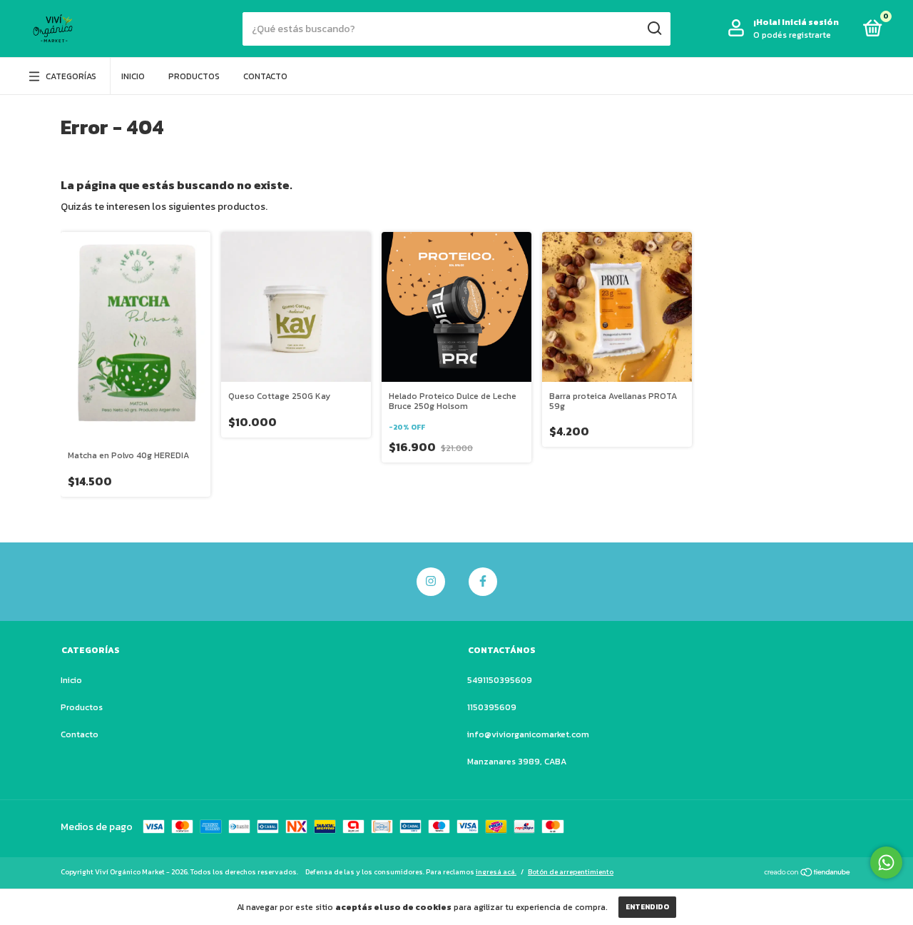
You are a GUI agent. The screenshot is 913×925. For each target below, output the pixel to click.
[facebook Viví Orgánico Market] (483, 581)
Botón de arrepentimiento (570, 871)
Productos (194, 76)
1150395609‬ (491, 707)
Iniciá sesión (810, 22)
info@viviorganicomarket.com (528, 734)
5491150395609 (499, 680)
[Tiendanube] (807, 873)
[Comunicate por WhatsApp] (886, 862)
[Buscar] (653, 28)
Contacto (265, 76)
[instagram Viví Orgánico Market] (431, 581)
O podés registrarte (792, 35)
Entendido (647, 906)
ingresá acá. (496, 871)
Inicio (133, 76)
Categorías (71, 76)
